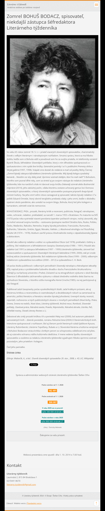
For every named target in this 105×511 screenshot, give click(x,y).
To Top (96, 503)
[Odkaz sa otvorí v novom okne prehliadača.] (52, 91)
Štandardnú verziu (34, 503)
